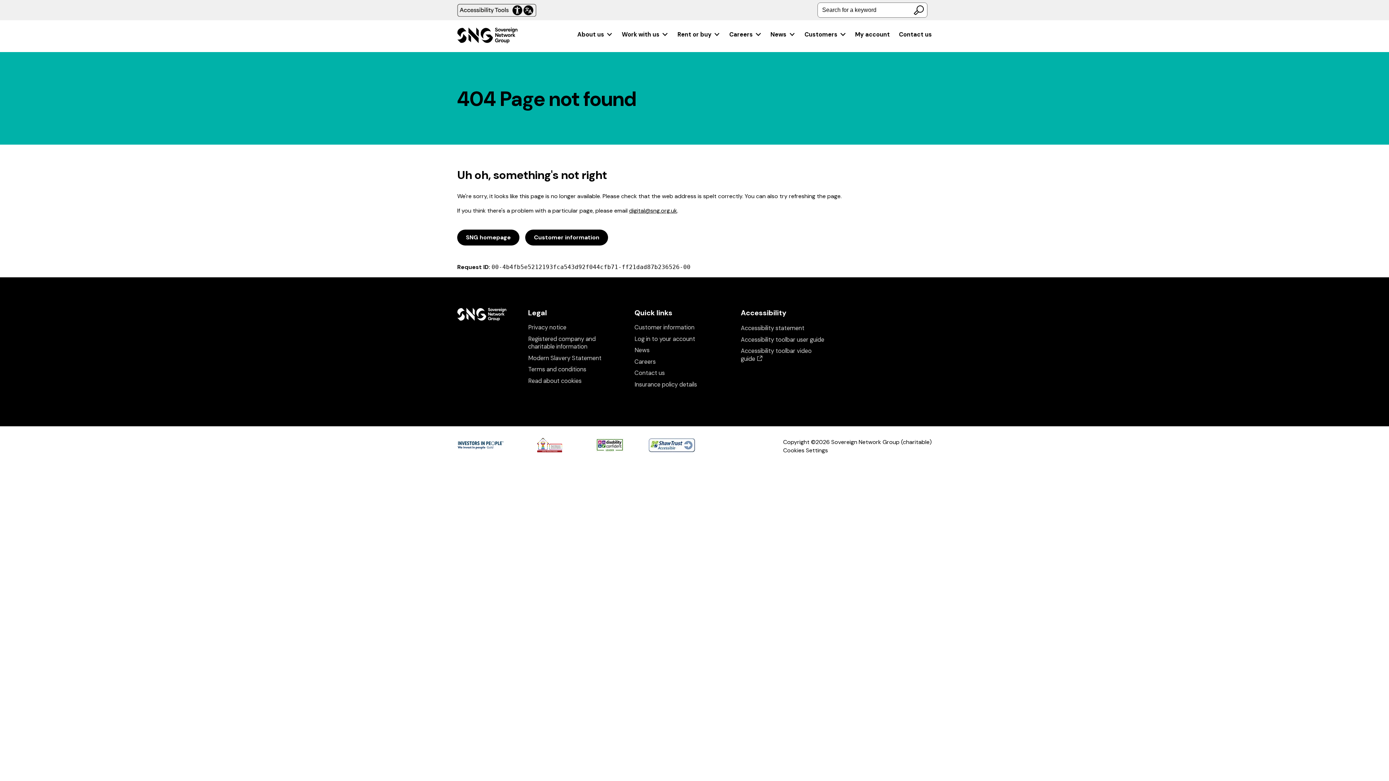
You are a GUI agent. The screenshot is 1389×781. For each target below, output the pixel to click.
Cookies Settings (805, 450)
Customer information (566, 237)
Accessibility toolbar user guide (782, 339)
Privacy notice (547, 327)
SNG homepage (488, 237)
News (778, 34)
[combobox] (872, 10)
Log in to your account (664, 339)
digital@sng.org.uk (653, 210)
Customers (820, 34)
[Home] (487, 36)
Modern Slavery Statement (565, 358)
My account (872, 34)
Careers (741, 34)
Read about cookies (555, 381)
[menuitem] (595, 34)
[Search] (919, 10)
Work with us (640, 34)
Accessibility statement (772, 328)
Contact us (915, 34)
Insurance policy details (665, 384)
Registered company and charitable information (562, 343)
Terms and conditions (557, 369)
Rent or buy (694, 34)
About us (590, 34)
